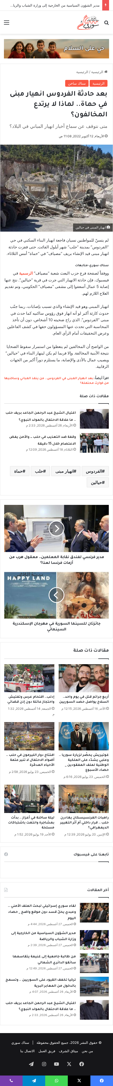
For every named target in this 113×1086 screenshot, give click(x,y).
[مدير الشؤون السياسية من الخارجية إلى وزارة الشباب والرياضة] (94, 940)
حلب (39, 471)
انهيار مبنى (64, 471)
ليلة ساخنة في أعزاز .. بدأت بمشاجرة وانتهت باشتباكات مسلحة (31, 823)
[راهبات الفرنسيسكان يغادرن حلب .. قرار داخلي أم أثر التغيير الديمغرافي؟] (84, 799)
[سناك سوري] (88, 22)
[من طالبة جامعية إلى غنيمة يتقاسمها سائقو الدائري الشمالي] (94, 963)
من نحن (87, 1051)
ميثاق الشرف (68, 1051)
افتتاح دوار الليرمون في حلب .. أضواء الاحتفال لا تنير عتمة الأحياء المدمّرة (30, 760)
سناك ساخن (77, 83)
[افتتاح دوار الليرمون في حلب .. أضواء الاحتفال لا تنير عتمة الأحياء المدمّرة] (29, 736)
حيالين (96, 482)
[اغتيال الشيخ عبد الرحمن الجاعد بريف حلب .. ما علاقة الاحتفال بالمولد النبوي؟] (94, 419)
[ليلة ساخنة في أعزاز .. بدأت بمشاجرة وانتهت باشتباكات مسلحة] (29, 799)
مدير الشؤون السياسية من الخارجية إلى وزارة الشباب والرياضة (54, 5)
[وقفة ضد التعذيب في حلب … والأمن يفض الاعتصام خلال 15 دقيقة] (94, 443)
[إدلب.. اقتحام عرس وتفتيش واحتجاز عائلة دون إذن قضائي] (29, 678)
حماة (18, 471)
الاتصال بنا (27, 1051)
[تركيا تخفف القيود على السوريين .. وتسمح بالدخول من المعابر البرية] (94, 986)
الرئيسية (97, 72)
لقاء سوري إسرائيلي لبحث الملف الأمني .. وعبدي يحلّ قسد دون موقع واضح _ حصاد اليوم (42, 912)
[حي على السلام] (56, 48)
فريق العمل (46, 1051)
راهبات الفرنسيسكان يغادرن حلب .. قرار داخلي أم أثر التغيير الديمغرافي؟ (84, 823)
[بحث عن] (106, 24)
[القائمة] (6, 24)
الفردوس (94, 471)
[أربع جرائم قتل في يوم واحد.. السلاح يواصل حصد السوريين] (84, 678)
